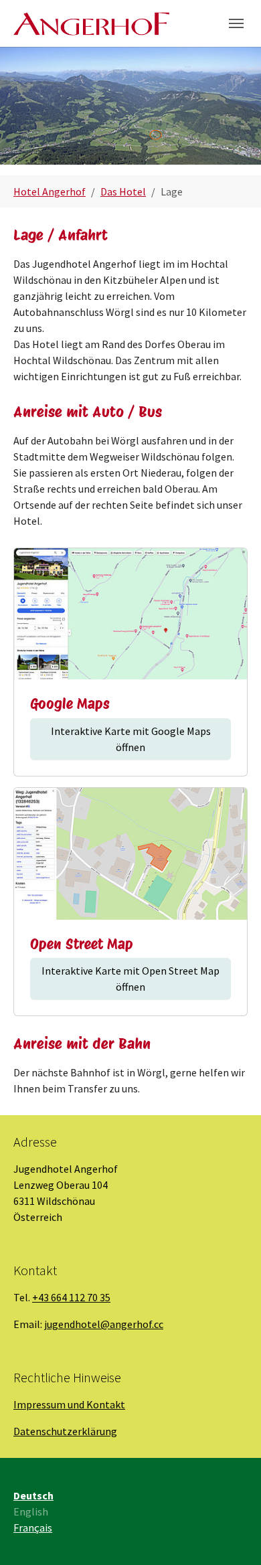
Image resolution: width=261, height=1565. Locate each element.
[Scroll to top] (231, 1535)
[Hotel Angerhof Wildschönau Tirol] (91, 23)
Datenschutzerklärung (65, 1431)
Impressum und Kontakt (69, 1404)
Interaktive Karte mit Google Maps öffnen (131, 739)
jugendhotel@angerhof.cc (103, 1324)
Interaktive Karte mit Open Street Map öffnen (130, 978)
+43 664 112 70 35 (71, 1297)
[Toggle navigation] (236, 23)
